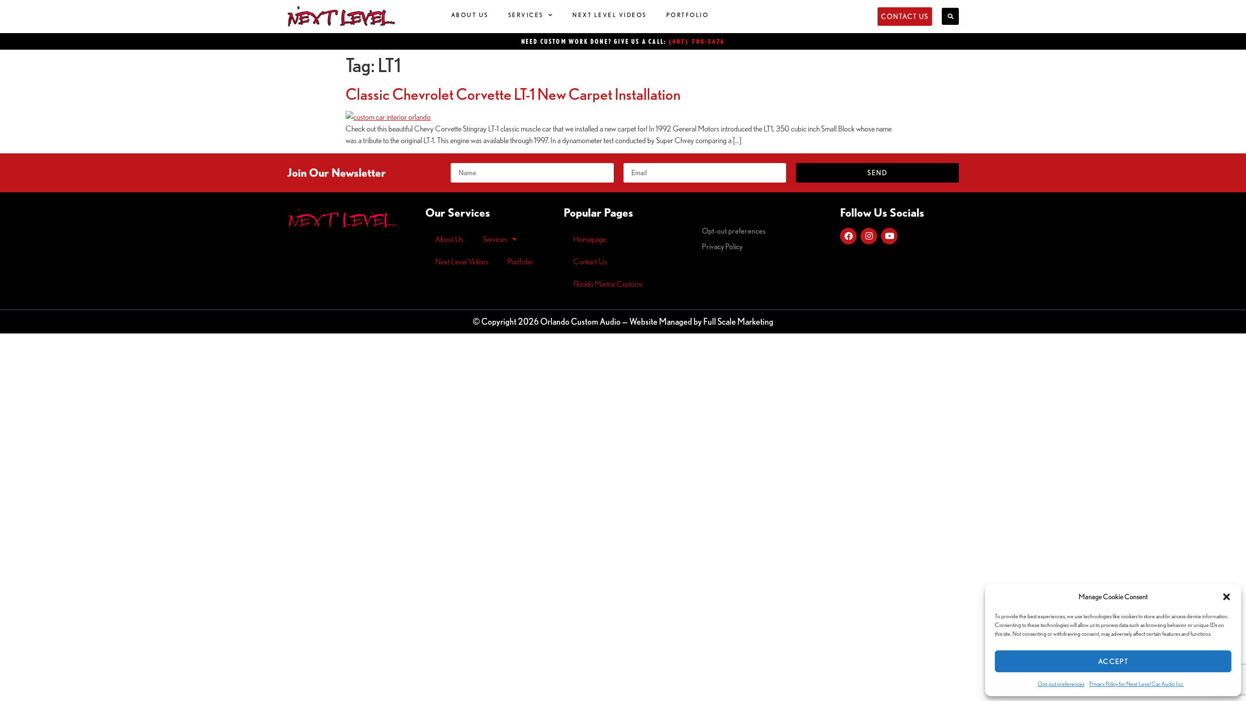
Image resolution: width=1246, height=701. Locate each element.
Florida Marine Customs (608, 283)
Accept (1113, 661)
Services (526, 15)
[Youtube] (889, 236)
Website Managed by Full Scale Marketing (701, 321)
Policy (722, 246)
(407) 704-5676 (697, 41)
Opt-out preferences (1061, 684)
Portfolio (687, 15)
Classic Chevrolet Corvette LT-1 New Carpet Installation (513, 94)
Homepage (589, 239)
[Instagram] (869, 236)
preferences (734, 230)
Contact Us (590, 261)
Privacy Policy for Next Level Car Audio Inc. (1136, 684)
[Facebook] (848, 236)
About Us (470, 15)
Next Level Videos (609, 15)
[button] (1226, 597)
